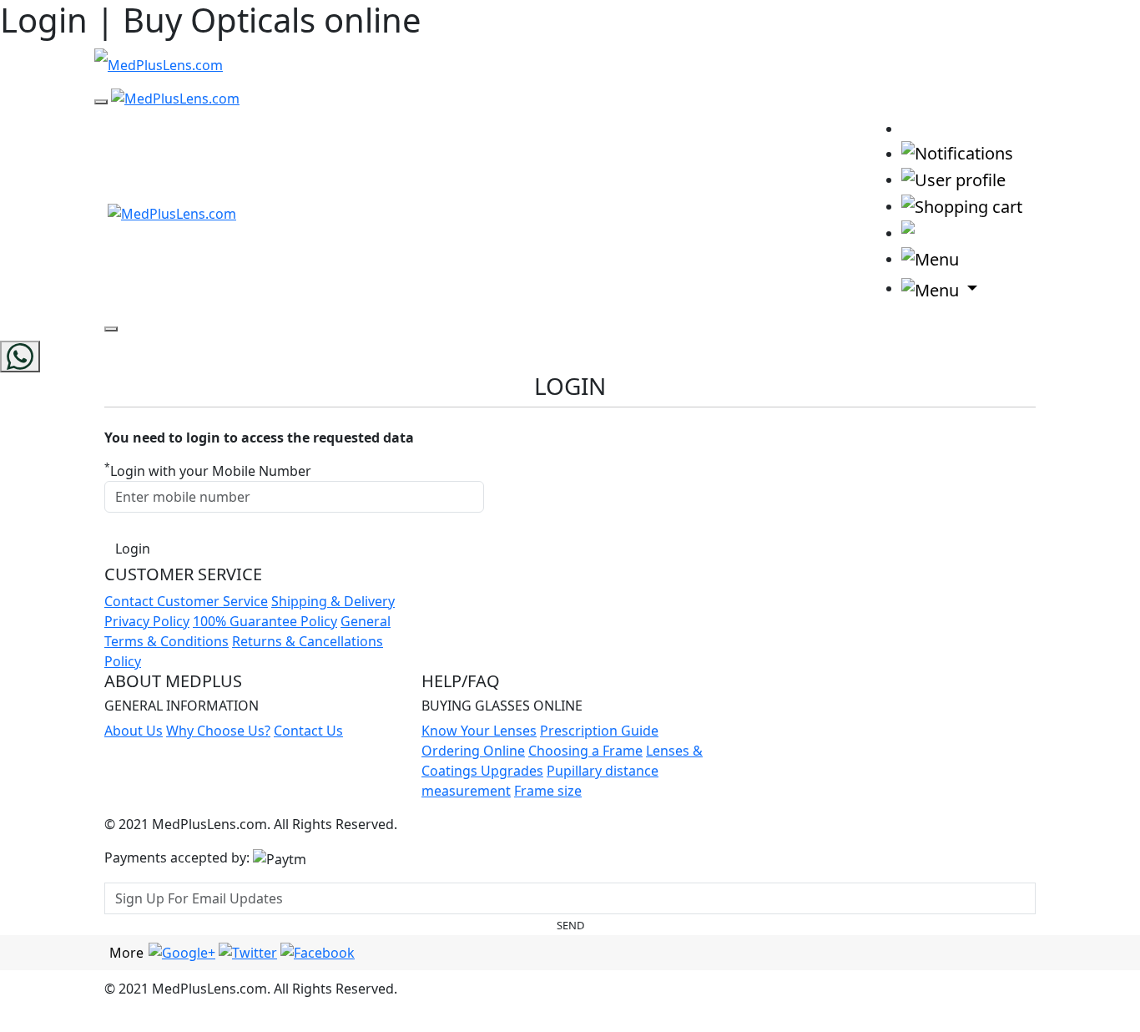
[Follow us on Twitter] (248, 952)
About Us (133, 730)
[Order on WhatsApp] (20, 356)
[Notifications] (957, 152)
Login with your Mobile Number (207, 470)
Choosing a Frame (585, 750)
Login (132, 548)
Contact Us (308, 730)
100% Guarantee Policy (265, 621)
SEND (570, 925)
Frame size (548, 791)
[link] (917, 127)
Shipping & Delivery (333, 601)
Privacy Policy (146, 621)
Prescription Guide (599, 730)
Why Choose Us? (218, 730)
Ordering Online (473, 750)
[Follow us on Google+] (182, 952)
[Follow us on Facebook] (317, 952)
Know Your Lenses (479, 730)
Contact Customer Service (186, 601)
